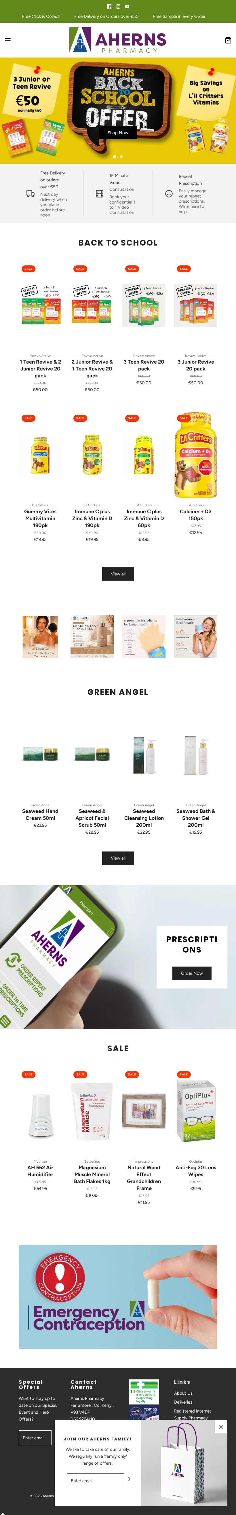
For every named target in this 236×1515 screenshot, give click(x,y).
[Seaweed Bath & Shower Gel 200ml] (195, 755)
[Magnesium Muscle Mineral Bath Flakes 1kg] (92, 1111)
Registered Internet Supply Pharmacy (192, 1414)
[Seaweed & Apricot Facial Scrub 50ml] (92, 755)
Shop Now (118, 132)
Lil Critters (40, 505)
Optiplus (196, 1161)
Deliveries (183, 1402)
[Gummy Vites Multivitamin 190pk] (40, 455)
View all (118, 574)
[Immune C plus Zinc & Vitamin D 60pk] (143, 455)
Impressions (143, 1161)
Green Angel (40, 805)
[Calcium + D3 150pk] (195, 455)
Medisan (40, 1161)
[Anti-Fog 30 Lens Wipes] (195, 1111)
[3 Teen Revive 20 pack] (143, 306)
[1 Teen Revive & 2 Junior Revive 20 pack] (40, 306)
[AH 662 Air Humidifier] (40, 1111)
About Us (183, 1393)
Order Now (192, 973)
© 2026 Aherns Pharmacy (50, 1496)
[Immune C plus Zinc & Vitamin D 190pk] (92, 455)
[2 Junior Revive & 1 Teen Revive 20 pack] (92, 306)
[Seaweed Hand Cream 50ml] (40, 755)
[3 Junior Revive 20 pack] (195, 306)
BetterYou (92, 1161)
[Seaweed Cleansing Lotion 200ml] (143, 755)
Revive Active (40, 356)
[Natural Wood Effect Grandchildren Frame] (143, 1111)
